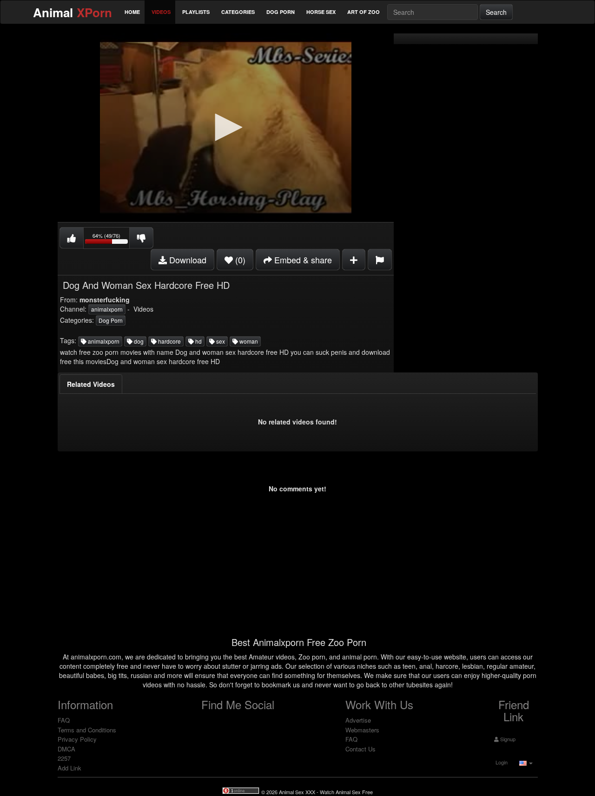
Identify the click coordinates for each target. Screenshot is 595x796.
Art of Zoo (363, 11)
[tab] (91, 384)
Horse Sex (321, 11)
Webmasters (362, 729)
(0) (239, 260)
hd (198, 341)
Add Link (69, 767)
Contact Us (360, 748)
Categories (238, 11)
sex (220, 341)
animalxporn (107, 309)
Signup (507, 739)
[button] (225, 127)
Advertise (358, 720)
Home (132, 11)
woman (248, 341)
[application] (226, 127)
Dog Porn (280, 11)
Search (496, 12)
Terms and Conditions (87, 729)
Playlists (196, 11)
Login (501, 762)
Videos (161, 11)
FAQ (64, 720)
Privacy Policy (77, 739)
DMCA (66, 748)
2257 (64, 758)
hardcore (169, 341)
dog (138, 341)
